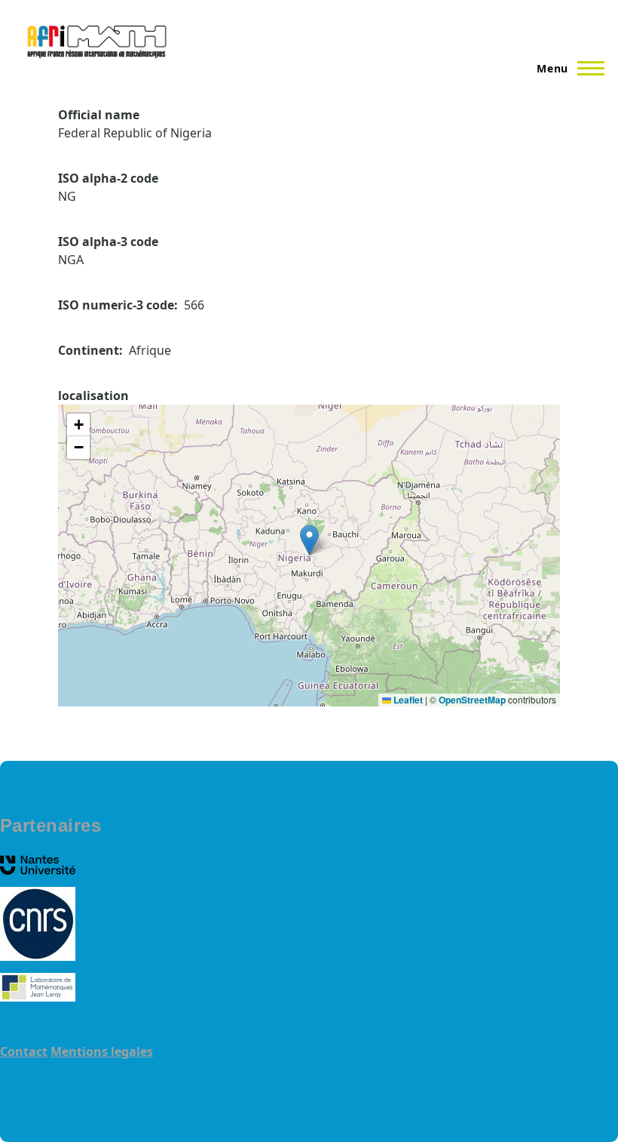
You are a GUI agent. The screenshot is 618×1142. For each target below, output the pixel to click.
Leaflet (407, 699)
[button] (309, 540)
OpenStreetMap (472, 699)
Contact (23, 1051)
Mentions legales (101, 1051)
